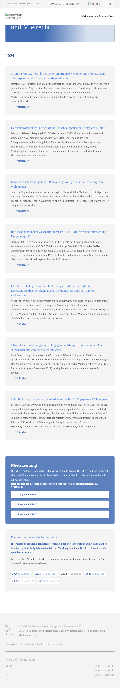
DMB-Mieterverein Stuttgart (18, 3)
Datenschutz (27, 644)
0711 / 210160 (71, 3)
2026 (21, 573)
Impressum (11, 644)
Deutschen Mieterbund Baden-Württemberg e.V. (60, 630)
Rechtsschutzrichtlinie (49, 644)
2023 (95, 573)
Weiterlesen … (23, 106)
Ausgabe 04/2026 (27, 494)
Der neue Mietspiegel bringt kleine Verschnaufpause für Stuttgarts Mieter (58, 128)
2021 (48, 581)
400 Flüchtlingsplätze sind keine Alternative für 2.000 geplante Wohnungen (59, 399)
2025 (45, 573)
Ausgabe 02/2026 (27, 514)
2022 (22, 581)
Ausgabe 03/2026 (27, 504)
